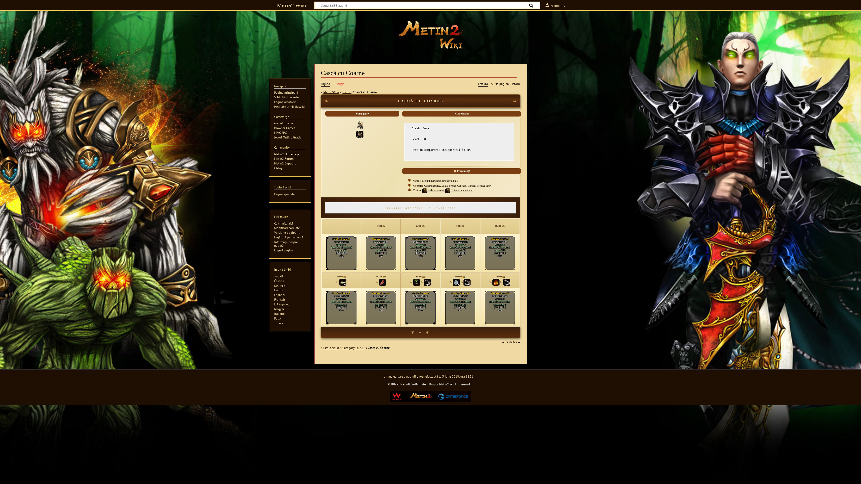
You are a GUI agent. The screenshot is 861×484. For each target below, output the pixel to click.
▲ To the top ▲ (511, 341)
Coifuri (346, 92)
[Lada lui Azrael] (424, 190)
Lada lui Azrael (436, 190)
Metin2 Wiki (291, 5)
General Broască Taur (479, 185)
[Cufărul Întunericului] (447, 190)
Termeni (464, 384)
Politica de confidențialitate (407, 384)
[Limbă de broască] (382, 281)
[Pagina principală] (430, 35)
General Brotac (432, 185)
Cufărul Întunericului (462, 190)
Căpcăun (461, 185)
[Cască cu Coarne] (359, 134)
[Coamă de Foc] (496, 281)
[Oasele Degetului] (427, 281)
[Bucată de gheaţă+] (456, 281)
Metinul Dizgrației (431, 180)
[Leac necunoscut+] (342, 281)
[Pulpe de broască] (416, 281)
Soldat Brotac (448, 185)
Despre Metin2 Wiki (442, 384)
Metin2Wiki (331, 92)
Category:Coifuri (353, 348)
